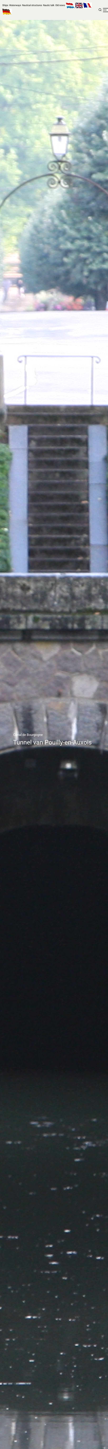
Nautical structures (32, 5)
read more (22, 757)
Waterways (15, 5)
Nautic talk (48, 5)
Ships (5, 5)
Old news (60, 5)
